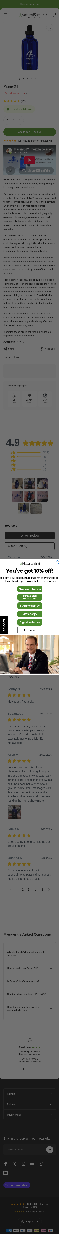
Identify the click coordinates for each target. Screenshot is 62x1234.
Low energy (29, 614)
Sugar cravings (30, 605)
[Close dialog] (58, 561)
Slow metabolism (30, 589)
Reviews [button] (4, 625)
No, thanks (29, 630)
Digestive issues (29, 622)
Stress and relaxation (30, 597)
